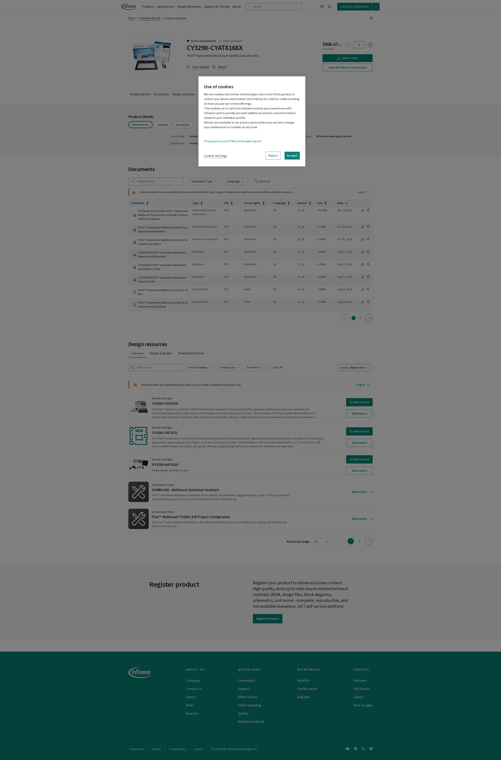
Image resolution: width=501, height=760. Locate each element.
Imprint (256, 141)
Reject (273, 155)
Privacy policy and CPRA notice (224, 141)
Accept (292, 155)
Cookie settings (215, 156)
